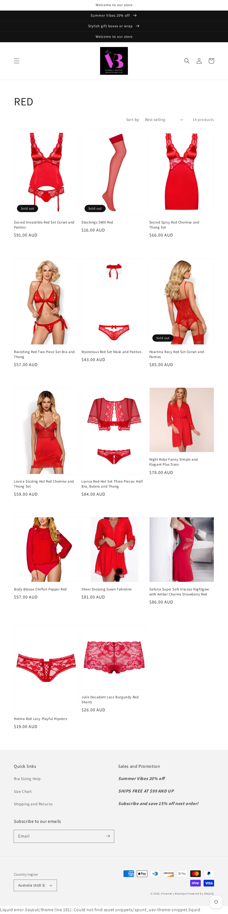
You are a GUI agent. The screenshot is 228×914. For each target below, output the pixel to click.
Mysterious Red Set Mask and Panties (111, 351)
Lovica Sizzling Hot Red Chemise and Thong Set (44, 484)
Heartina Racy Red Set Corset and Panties (176, 354)
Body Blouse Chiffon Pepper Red (40, 589)
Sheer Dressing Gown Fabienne (106, 589)
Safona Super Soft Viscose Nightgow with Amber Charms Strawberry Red (179, 592)
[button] (17, 61)
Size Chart (23, 791)
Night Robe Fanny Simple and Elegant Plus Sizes (173, 462)
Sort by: (133, 119)
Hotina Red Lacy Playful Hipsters (40, 718)
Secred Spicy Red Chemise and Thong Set (174, 225)
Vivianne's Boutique (174, 893)
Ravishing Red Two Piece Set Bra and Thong (44, 354)
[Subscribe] (108, 836)
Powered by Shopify (200, 893)
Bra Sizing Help (27, 778)
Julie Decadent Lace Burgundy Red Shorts (109, 699)
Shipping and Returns (33, 803)
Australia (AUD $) (31, 885)
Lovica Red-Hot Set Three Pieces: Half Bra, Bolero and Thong (112, 484)
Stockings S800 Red (97, 222)
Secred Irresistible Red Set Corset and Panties (44, 225)
